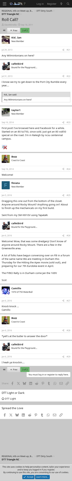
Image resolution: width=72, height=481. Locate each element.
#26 (68, 235)
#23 (68, 122)
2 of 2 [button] (25, 30)
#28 (68, 330)
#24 (68, 169)
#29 (68, 356)
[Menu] (5, 4)
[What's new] (61, 4)
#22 (68, 76)
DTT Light (10, 398)
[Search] (68, 4)
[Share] (63, 50)
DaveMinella (10, 24)
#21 (68, 49)
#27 (68, 300)
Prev (14, 30)
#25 (68, 195)
